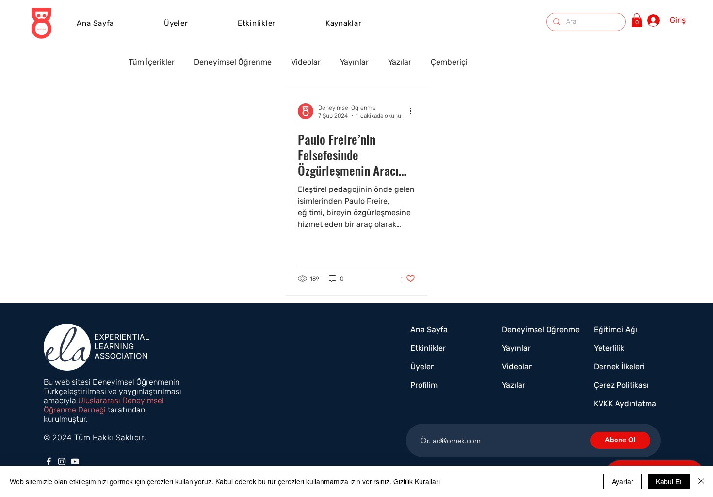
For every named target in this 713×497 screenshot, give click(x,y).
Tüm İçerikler (152, 62)
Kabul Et (668, 481)
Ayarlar (622, 481)
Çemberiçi (449, 62)
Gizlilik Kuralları (416, 481)
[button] (257, 23)
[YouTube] (75, 461)
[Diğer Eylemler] (414, 111)
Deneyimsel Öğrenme (233, 62)
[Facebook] (49, 461)
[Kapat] (701, 481)
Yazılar (399, 62)
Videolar (306, 62)
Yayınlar (354, 62)
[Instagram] (62, 461)
